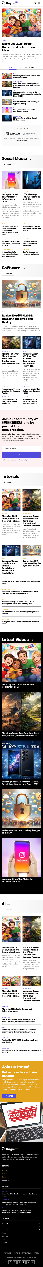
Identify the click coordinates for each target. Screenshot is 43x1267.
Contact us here (21, 140)
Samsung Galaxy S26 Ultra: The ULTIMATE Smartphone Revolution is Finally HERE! (27, 94)
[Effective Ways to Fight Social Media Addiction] (7, 118)
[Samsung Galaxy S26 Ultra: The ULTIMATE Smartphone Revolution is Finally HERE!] (7, 93)
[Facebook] (10, 1262)
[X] (28, 1262)
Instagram (16, 108)
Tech (14, 90)
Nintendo (5, 40)
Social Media (17, 116)
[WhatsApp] (32, 1262)
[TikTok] (19, 1262)
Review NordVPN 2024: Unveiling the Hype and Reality (31, 228)
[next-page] (39, 886)
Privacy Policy (23, 460)
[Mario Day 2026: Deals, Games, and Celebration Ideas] (21, 22)
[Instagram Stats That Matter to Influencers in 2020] (7, 110)
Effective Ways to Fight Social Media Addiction (31, 197)
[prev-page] (3, 886)
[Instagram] (14, 1262)
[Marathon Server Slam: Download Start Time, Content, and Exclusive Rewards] (7, 84)
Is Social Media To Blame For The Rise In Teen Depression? (10, 254)
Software (16, 100)
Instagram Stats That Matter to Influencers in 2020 (25, 111)
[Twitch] (24, 1262)
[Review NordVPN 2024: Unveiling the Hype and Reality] (7, 102)
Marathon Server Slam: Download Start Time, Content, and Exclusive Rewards (26, 85)
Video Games (17, 81)
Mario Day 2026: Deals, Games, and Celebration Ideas (18, 47)
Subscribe (22, 455)
